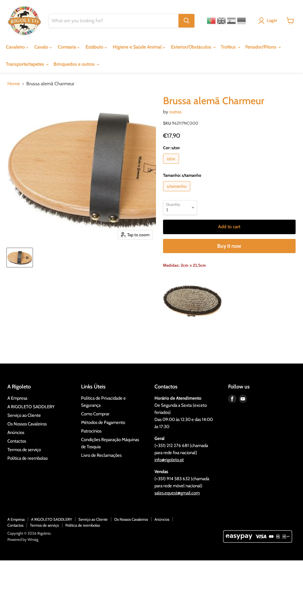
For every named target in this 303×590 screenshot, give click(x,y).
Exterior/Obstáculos (191, 47)
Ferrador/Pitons (261, 47)
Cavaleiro (16, 47)
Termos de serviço (24, 449)
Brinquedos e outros (75, 64)
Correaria (67, 47)
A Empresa (17, 398)
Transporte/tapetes (25, 64)
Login (272, 20)
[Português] (211, 20)
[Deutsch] (241, 20)
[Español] (231, 20)
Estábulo (95, 47)
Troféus (229, 47)
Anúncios (15, 432)
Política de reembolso (27, 458)
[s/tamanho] (177, 192)
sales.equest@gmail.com (177, 493)
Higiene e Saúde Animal (138, 47)
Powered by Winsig (22, 539)
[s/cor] (171, 165)
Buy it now (229, 246)
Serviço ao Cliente (24, 415)
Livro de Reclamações (101, 455)
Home (13, 83)
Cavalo (41, 47)
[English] (221, 20)
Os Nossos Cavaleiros (27, 424)
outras (175, 112)
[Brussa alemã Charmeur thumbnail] (20, 257)
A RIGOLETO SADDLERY (31, 406)
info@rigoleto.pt (169, 459)
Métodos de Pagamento (103, 422)
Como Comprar (95, 414)
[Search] (186, 21)
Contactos (16, 441)
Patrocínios (91, 431)
